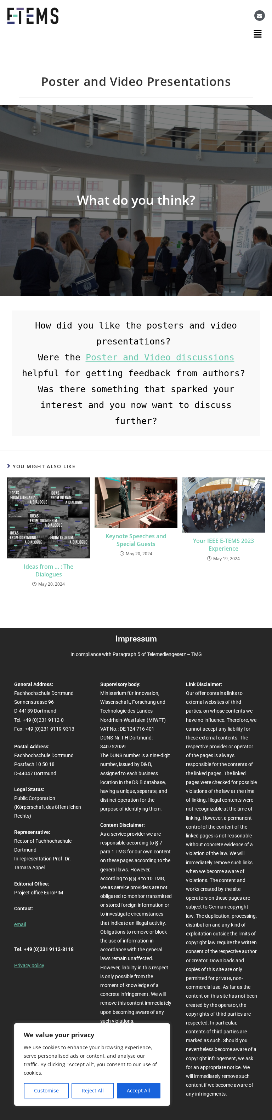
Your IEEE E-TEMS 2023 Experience (223, 544)
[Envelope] (259, 15)
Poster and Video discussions (160, 357)
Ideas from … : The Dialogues (48, 570)
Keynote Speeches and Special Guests (136, 540)
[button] (258, 33)
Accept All (138, 1090)
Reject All (93, 1090)
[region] (92, 1064)
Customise (46, 1090)
